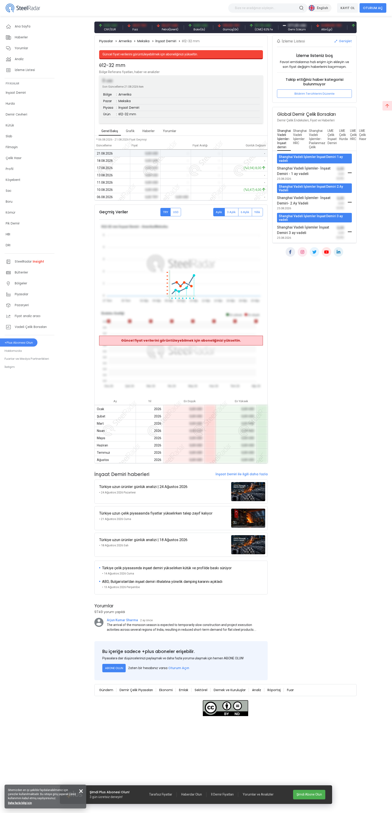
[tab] (284, 139)
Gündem (106, 690)
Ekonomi (166, 690)
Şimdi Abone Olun (309, 794)
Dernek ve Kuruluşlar (230, 690)
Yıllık (257, 212)
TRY (165, 212)
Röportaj (274, 690)
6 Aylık (245, 212)
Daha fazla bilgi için (20, 803)
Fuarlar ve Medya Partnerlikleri (27, 359)
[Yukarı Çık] (387, 106)
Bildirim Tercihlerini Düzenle (314, 93)
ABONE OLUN (114, 668)
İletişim (10, 367)
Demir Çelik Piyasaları (136, 690)
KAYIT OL (348, 8)
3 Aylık (231, 212)
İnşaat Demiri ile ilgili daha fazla (242, 474)
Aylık (219, 212)
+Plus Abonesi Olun (19, 342)
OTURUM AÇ (373, 8)
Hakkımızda (13, 351)
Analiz (256, 690)
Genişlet (345, 41)
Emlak (183, 690)
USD (176, 212)
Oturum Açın (178, 668)
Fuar (290, 690)
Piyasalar (106, 41)
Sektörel (201, 690)
